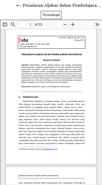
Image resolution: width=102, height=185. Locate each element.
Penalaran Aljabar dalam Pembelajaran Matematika (62, 5)
